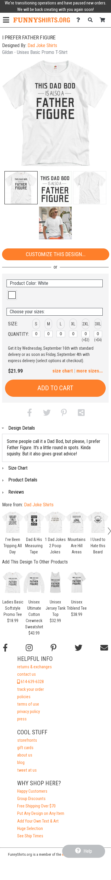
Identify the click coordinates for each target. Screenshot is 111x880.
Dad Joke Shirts (42, 45)
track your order (30, 689)
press (22, 719)
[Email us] (104, 647)
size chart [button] (62, 371)
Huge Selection (30, 828)
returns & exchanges (34, 666)
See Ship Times (30, 836)
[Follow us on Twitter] (78, 647)
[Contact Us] (80, 20)
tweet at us (27, 770)
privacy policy (28, 711)
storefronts (27, 740)
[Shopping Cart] (104, 20)
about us (24, 755)
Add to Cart (55, 388)
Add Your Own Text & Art (38, 821)
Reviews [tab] (16, 492)
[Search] (92, 20)
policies (23, 696)
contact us (26, 674)
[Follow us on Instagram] (29, 647)
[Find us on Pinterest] (54, 647)
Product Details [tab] (22, 480)
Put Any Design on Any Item (40, 813)
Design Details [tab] (21, 428)
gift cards (25, 747)
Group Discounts (31, 798)
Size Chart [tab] (18, 468)
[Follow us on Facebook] (5, 647)
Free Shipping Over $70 (36, 806)
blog (21, 762)
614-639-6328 (32, 681)
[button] (21, 187)
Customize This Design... (56, 254)
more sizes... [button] (89, 371)
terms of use (28, 704)
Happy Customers (32, 791)
